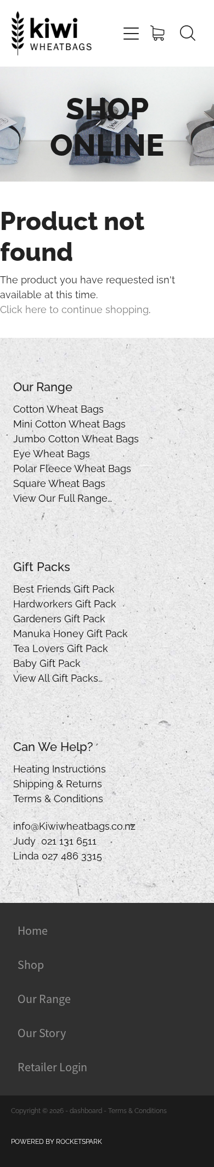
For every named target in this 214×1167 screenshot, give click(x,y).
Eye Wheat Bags (51, 452)
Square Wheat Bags (59, 482)
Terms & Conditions (58, 797)
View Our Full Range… (62, 497)
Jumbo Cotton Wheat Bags (76, 438)
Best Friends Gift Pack (64, 588)
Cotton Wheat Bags (58, 408)
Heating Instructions (59, 768)
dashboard (86, 1110)
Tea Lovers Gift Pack (60, 647)
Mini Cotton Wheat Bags (69, 423)
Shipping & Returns (57, 783)
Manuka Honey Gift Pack (70, 632)
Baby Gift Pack (47, 662)
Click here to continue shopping (74, 308)
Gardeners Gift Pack (59, 617)
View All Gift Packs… (58, 677)
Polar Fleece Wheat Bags (72, 467)
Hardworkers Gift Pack (64, 603)
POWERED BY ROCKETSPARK (56, 1141)
